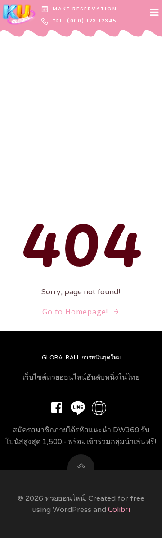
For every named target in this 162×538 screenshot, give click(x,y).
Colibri (119, 509)
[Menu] (154, 12)
